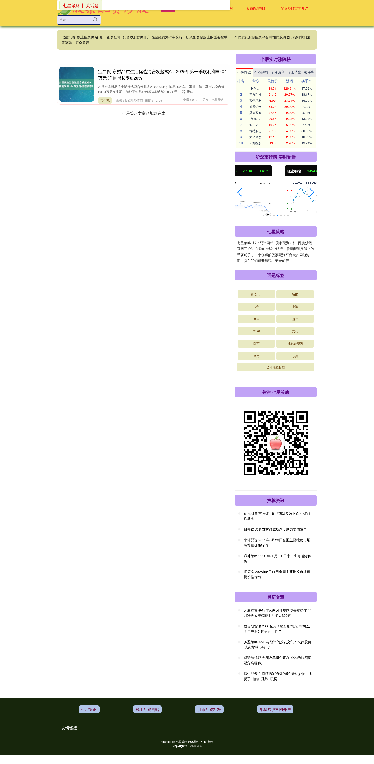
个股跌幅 (261, 72)
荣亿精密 (255, 137)
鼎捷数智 (255, 112)
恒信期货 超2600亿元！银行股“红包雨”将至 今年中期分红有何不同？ (277, 628)
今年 (256, 306)
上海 (295, 306)
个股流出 (294, 72)
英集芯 (255, 118)
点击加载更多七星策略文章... (144, 113)
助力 (256, 356)
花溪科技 (255, 94)
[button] (240, 192)
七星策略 (89, 709)
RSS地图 (194, 741)
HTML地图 (207, 741)
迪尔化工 (255, 125)
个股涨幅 (244, 72)
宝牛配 (105, 100)
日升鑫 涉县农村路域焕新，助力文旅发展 (275, 529)
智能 (295, 294)
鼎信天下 (256, 294)
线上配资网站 (147, 709)
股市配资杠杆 (256, 8)
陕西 (256, 343)
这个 (295, 319)
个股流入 (278, 72)
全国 (256, 319)
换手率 (309, 72)
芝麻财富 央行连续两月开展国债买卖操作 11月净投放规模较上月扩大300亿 (278, 613)
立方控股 (255, 143)
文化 (295, 331)
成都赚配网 (295, 343)
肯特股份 (255, 131)
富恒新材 (255, 100)
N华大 (255, 88)
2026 (256, 331)
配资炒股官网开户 (294, 8)
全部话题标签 (276, 367)
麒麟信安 (255, 106)
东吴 (295, 356)
